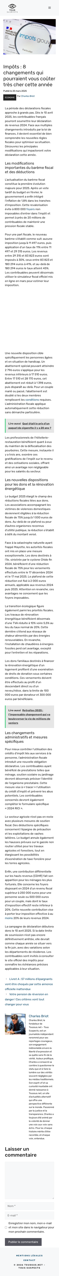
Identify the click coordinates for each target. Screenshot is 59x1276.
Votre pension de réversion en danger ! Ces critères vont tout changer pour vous (26, 999)
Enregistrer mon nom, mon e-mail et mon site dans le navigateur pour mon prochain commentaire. (31, 1227)
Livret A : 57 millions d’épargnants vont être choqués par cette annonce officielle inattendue (29, 984)
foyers (30, 209)
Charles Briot (28, 96)
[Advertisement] (29, 321)
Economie (10, 97)
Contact (29, 1260)
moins (9, 918)
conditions (32, 399)
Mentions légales (29, 1255)
